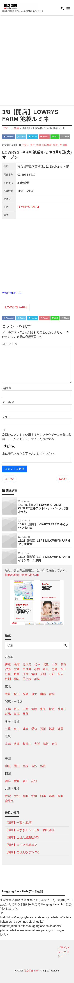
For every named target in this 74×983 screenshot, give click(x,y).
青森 (8, 694)
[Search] (65, 645)
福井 (52, 728)
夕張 (8, 669)
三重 (8, 728)
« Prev (9, 479)
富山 (17, 728)
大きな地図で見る (12, 292)
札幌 (8, 674)
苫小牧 (27, 678)
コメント (9, 343)
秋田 (17, 694)
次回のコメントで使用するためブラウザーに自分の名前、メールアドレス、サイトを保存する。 (36, 436)
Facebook (9, 137)
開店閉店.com (31, 970)
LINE (56, 137)
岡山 (17, 765)
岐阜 (25, 728)
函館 (17, 664)
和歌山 (27, 743)
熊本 (43, 796)
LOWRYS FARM (28, 207)
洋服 (38, 145)
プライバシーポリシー (63, 952)
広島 (34, 765)
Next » (63, 479)
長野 (25, 713)
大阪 (37, 743)
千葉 (8, 708)
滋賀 (46, 743)
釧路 (37, 678)
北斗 (37, 664)
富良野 (27, 669)
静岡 (60, 728)
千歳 (54, 664)
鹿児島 (9, 800)
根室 (17, 674)
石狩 (52, 674)
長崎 (60, 796)
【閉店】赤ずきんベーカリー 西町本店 (30, 830)
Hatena (33, 137)
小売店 (25, 145)
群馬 (8, 713)
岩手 (34, 694)
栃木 (52, 708)
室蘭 (17, 669)
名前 (6, 388)
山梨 (25, 708)
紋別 (8, 678)
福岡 (52, 796)
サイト (6, 416)
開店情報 (47, 145)
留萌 (34, 674)
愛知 (34, 728)
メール (8, 402)
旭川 (63, 669)
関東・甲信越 (60, 145)
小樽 (37, 669)
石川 (43, 728)
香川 (25, 781)
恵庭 (54, 669)
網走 (17, 678)
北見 (46, 664)
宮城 (52, 694)
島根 (25, 765)
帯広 (46, 669)
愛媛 (17, 781)
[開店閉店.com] (20, 6)
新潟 (34, 708)
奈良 (54, 743)
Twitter (22, 137)
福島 (25, 694)
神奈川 (62, 708)
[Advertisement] (37, 61)
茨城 (17, 713)
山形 (43, 694)
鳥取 (43, 765)
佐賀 (8, 796)
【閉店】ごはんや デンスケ (22, 852)
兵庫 (17, 743)
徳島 (8, 781)
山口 (8, 765)
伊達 (8, 664)
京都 (8, 743)
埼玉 (17, 708)
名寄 (63, 664)
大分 (17, 796)
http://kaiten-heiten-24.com (22, 574)
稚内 (60, 674)
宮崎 (25, 796)
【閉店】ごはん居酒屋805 (22, 837)
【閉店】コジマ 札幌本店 (21, 844)
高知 (34, 781)
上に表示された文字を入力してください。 (29, 453)
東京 (32, 145)
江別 (25, 674)
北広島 (27, 664)
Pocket (45, 137)
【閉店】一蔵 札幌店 (18, 822)
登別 (43, 674)
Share (66, 137)
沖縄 (34, 796)
